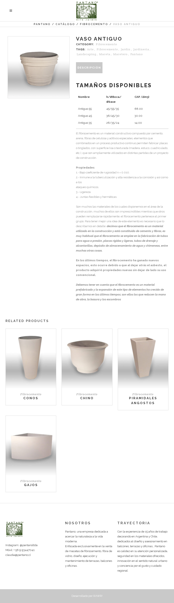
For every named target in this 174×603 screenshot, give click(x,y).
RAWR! (97, 595)
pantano (136, 54)
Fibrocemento (94, 24)
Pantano (42, 24)
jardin (125, 49)
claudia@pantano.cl (18, 555)
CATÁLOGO (65, 24)
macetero (120, 54)
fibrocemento (107, 49)
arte (90, 49)
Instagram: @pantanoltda (22, 545)
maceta (104, 54)
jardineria (141, 49)
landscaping (86, 54)
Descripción (89, 67)
